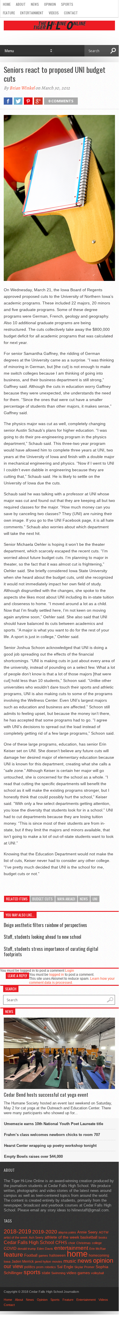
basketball (88, 1237)
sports (32, 1272)
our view (13, 1266)
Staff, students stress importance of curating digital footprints (51, 951)
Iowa (7, 1261)
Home (7, 4)
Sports (67, 4)
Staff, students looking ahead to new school (42, 936)
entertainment (71, 1248)
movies (57, 1261)
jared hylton (43, 1261)
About (21, 4)
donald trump (27, 1248)
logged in (56, 975)
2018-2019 (17, 1231)
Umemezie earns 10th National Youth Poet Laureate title (53, 1124)
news (84, 898)
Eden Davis (45, 1248)
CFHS (61, 1242)
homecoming (99, 1256)
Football (30, 1255)
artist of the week (16, 1237)
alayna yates (67, 1232)
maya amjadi (66, 898)
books (103, 1237)
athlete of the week (62, 1237)
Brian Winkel (22, 88)
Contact (71, 12)
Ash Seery (36, 1237)
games (43, 1255)
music (69, 1261)
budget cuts (42, 898)
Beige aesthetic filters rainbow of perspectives (45, 925)
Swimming (58, 1273)
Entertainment (32, 12)
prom (40, 1267)
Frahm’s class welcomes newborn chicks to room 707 (52, 1135)
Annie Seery (87, 1232)
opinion (103, 1260)
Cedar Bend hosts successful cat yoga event (46, 1095)
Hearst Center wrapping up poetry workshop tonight (50, 1145)
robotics (50, 1267)
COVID (10, 1248)
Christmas (83, 1243)
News (35, 4)
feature (13, 1254)
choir (71, 1243)
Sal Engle (65, 1267)
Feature (9, 12)
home (77, 1253)
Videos (54, 12)
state (46, 1273)
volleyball (97, 1273)
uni (94, 898)
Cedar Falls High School (29, 1242)
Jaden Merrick (23, 1262)
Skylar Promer (84, 1267)
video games (78, 1273)
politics (29, 1267)
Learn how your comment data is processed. (72, 981)
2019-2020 (44, 1232)
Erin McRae (97, 1248)
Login (69, 971)
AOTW (103, 1232)
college (97, 1243)
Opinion (50, 4)
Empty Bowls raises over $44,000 (33, 1156)
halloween (57, 1256)
